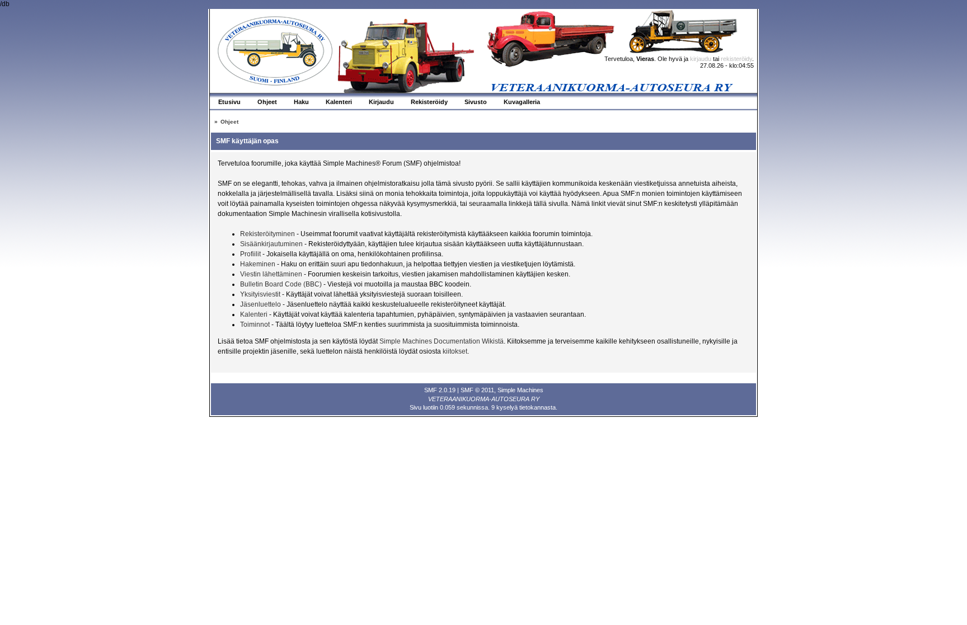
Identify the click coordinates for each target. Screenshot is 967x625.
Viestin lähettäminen (271, 274)
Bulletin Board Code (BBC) (281, 284)
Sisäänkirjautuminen (271, 244)
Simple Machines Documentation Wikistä (441, 341)
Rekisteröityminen (267, 234)
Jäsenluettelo (260, 304)
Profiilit (250, 254)
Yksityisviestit (260, 294)
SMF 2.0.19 (440, 390)
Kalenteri (253, 314)
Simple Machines (520, 390)
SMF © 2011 (477, 390)
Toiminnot (255, 324)
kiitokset (455, 351)
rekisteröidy (736, 58)
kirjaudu (700, 58)
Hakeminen (257, 264)
